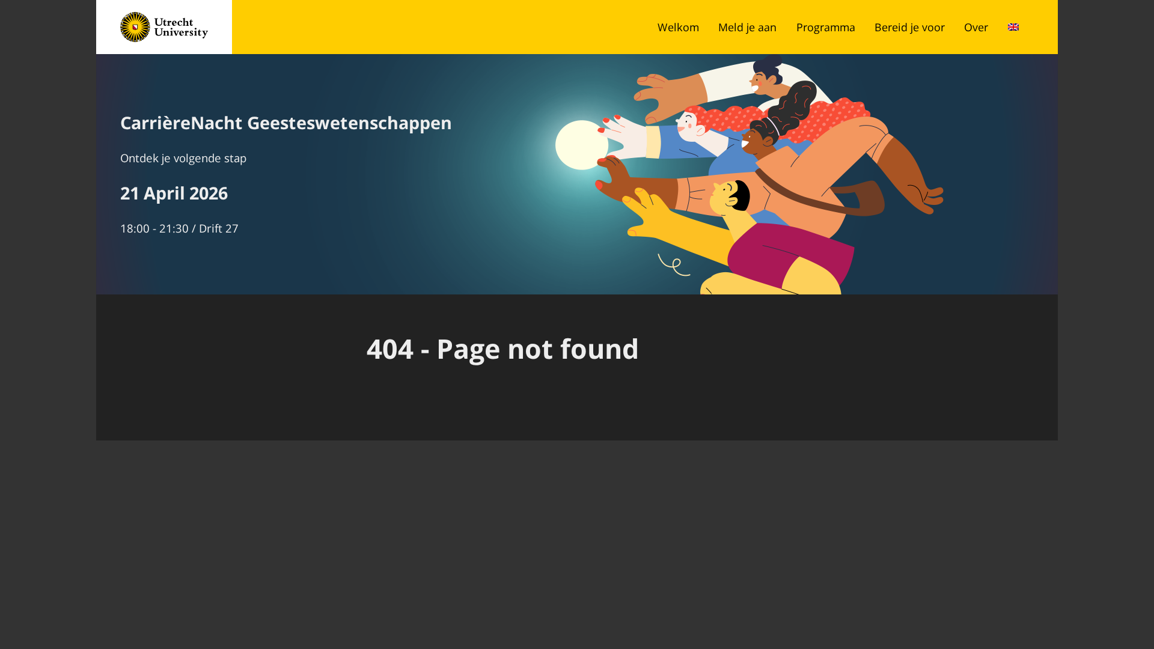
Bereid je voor (910, 27)
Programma (825, 27)
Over (976, 27)
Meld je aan (747, 27)
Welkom (678, 27)
